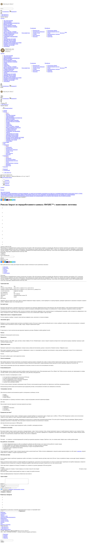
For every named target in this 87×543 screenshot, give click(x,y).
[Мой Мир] (5, 200)
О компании (9, 147)
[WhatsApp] (11, 200)
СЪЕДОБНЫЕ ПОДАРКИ (64, 194)
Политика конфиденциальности (8, 517)
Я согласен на (13, 489)
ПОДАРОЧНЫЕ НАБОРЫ (40, 193)
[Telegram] (14, 200)
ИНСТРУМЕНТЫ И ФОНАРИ (12, 194)
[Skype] (13, 200)
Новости (3, 514)
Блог (2, 523)
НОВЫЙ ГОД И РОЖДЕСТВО (46, 196)
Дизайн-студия (4, 516)
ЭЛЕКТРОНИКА (5, 193)
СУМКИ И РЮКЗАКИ (25, 194)
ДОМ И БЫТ (71, 193)
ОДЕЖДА (65, 193)
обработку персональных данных (16, 489)
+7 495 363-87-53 (4, 14)
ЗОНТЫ (56, 194)
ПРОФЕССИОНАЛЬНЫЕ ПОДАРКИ (30, 196)
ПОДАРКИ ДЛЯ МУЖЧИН (14, 196)
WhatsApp (7, 185)
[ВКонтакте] (1, 200)
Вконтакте (7, 181)
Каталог (8, 114)
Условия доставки (5, 520)
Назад (7, 113)
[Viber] (9, 200)
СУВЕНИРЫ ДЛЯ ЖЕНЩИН (47, 194)
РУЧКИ (61, 193)
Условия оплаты (4, 519)
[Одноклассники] (3, 200)
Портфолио (8, 158)
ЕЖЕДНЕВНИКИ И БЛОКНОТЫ (17, 193)
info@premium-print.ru (7, 177)
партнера (79, 451)
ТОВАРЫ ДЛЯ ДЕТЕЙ (59, 196)
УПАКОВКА (68, 196)
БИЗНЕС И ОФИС (29, 193)
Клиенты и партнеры (5, 524)
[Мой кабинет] (1, 13)
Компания (3, 512)
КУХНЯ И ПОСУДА (35, 194)
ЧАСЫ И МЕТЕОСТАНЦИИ (53, 193)
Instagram (7, 183)
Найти (2, 541)
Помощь (2, 522)
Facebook (7, 180)
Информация (4, 518)
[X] (7, 200)
